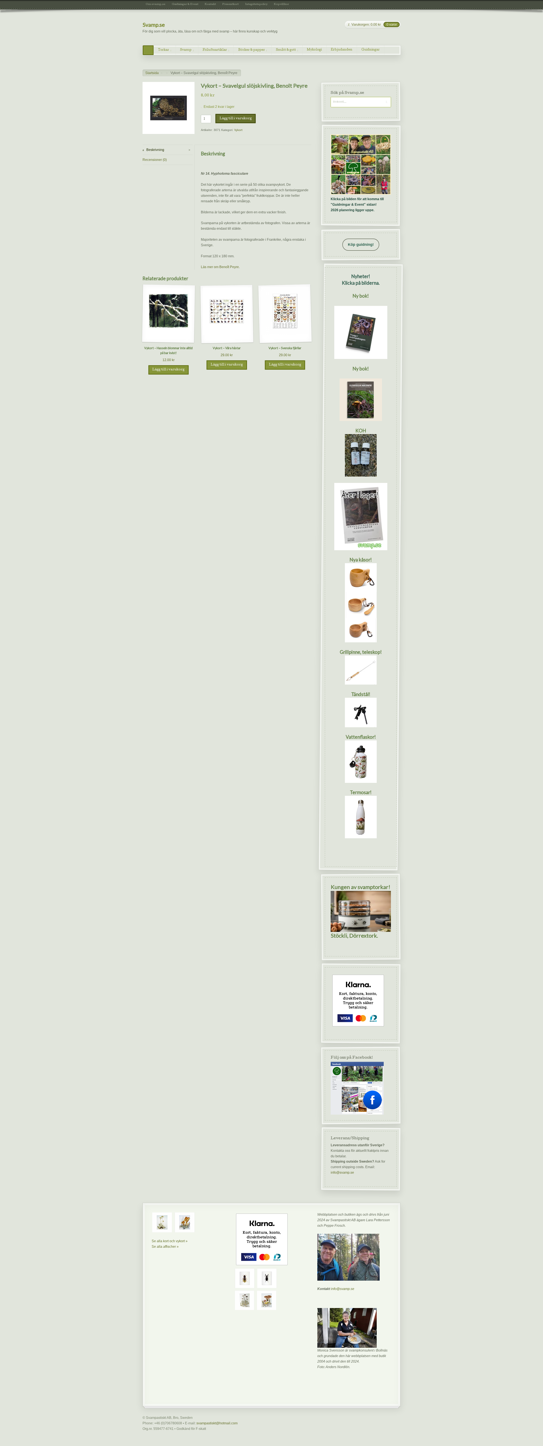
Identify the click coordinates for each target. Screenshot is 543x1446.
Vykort (238, 130)
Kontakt (210, 4)
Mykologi (314, 49)
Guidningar (370, 49)
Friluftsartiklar (215, 50)
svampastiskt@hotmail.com (217, 1423)
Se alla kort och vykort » (170, 1241)
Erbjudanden (341, 49)
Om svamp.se (155, 4)
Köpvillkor (281, 4)
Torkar (163, 50)
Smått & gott (286, 50)
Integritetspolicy (256, 4)
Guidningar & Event (185, 4)
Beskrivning (155, 150)
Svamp (186, 50)
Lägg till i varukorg (236, 118)
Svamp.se (154, 24)
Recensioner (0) (155, 160)
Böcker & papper (251, 50)
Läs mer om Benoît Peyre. (220, 267)
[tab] (168, 150)
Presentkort (230, 4)
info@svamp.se (342, 1173)
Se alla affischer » (165, 1246)
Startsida (152, 73)
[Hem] (148, 50)
